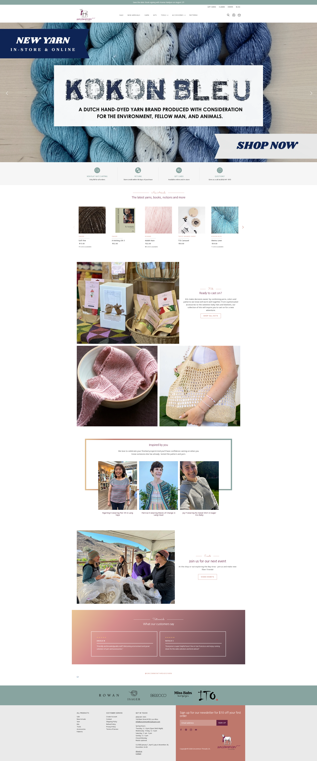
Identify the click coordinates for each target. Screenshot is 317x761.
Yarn (146, 15)
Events (230, 7)
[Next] (310, 92)
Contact (109, 719)
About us (139, 751)
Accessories (178, 15)
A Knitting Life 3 (118, 240)
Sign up (222, 722)
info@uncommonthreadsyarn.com (148, 722)
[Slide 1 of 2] (158, 92)
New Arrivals (134, 15)
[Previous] (6, 92)
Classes (222, 7)
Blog (238, 7)
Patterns (193, 15)
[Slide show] (158, 92)
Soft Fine (82, 240)
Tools (164, 15)
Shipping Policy (111, 722)
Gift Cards (212, 7)
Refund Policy (111, 724)
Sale (121, 15)
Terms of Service (112, 729)
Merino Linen (216, 240)
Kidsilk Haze (150, 240)
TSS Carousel (183, 240)
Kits (155, 15)
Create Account (111, 717)
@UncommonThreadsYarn (158, 673)
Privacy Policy (111, 727)
